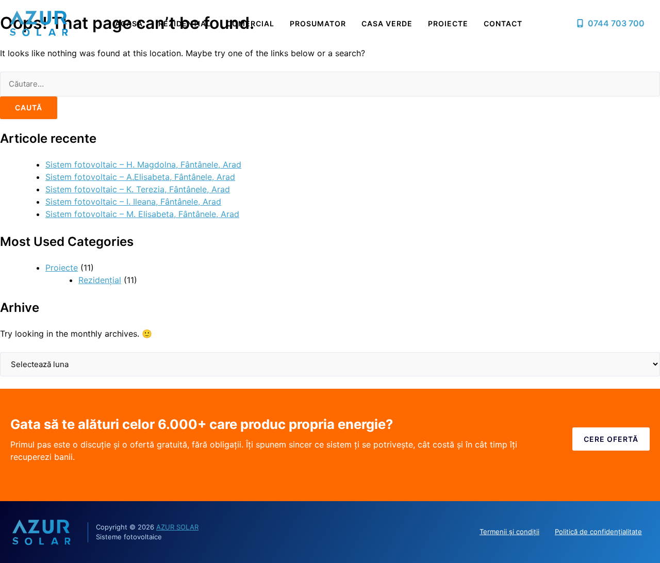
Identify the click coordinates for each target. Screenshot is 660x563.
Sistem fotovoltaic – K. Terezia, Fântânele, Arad (137, 189)
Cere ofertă (611, 439)
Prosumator (318, 23)
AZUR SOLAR (177, 527)
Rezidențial (184, 23)
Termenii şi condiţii (509, 531)
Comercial (250, 23)
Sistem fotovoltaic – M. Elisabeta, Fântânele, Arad (142, 214)
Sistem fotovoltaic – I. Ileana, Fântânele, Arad (133, 201)
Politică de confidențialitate (598, 531)
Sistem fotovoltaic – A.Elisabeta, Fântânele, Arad (140, 177)
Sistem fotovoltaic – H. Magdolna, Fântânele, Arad (143, 164)
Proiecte (448, 23)
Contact (503, 23)
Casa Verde (386, 23)
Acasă (129, 23)
